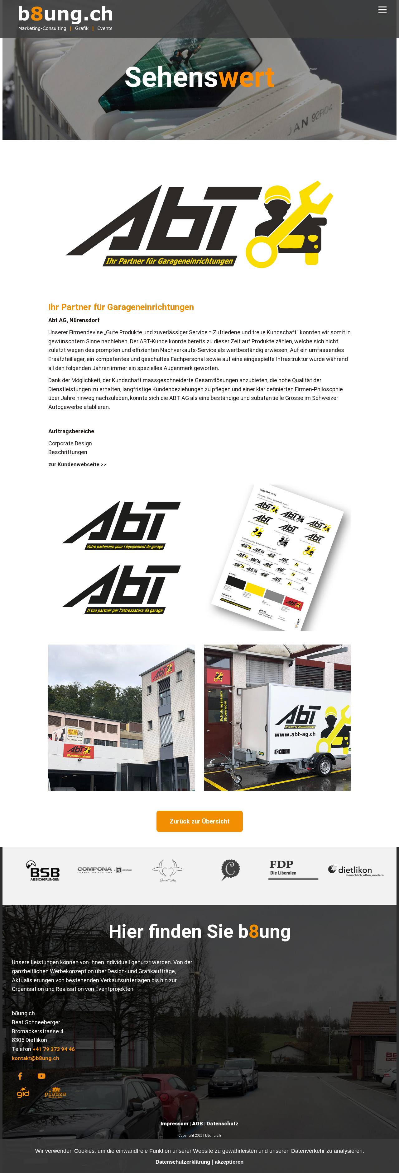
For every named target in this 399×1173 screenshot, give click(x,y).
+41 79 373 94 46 (53, 1049)
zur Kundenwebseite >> (77, 464)
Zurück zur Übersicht (200, 821)
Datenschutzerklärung (183, 1162)
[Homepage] (65, 35)
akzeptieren (229, 1162)
